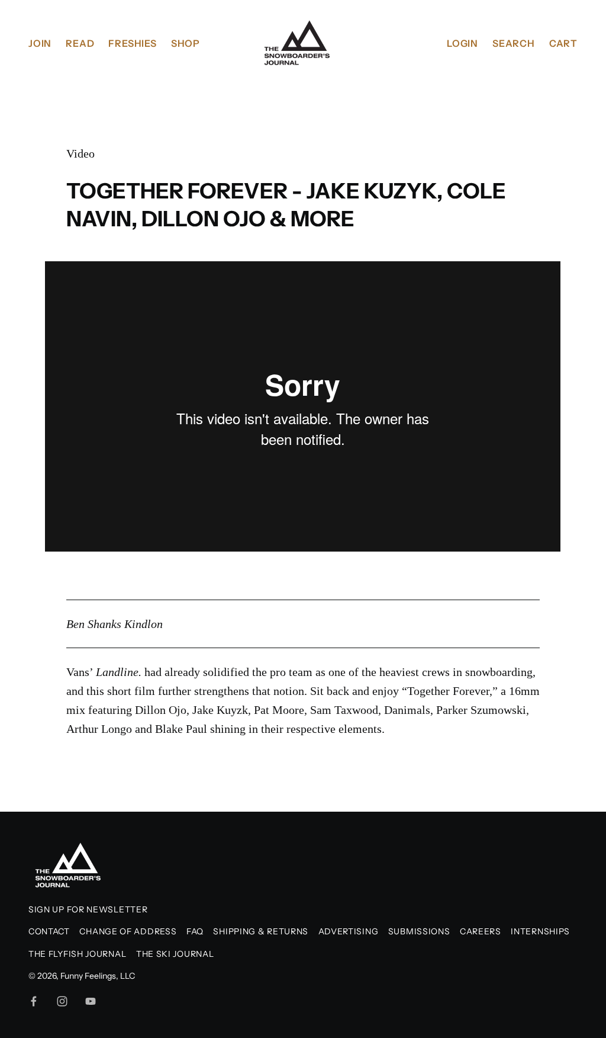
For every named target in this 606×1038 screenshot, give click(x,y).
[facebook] (34, 1001)
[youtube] (90, 1001)
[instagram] (62, 1001)
